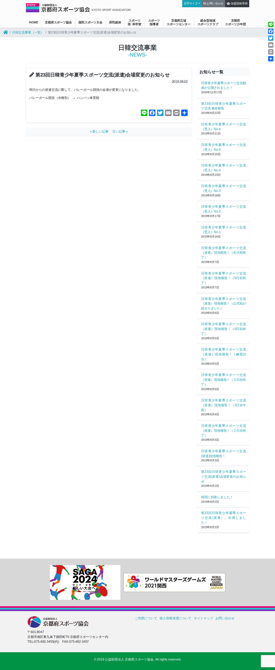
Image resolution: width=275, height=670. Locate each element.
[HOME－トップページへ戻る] (5, 32)
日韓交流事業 (137, 47)
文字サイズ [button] (191, 3)
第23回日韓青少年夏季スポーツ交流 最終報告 (223, 106)
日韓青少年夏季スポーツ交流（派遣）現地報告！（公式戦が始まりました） (223, 303)
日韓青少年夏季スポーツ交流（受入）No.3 (223, 188)
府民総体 (115, 22)
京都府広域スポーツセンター (179, 22)
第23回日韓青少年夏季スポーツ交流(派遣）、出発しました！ (223, 517)
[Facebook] (270, 31)
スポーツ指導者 (154, 22)
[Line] (270, 24)
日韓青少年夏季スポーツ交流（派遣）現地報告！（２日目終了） (223, 430)
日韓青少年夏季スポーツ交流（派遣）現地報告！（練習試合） (223, 354)
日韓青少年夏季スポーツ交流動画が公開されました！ (223, 85)
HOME (33, 22)
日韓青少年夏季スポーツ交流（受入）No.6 (223, 126)
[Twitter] (270, 38)
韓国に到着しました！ (217, 497)
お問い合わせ (214, 3)
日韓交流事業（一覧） (28, 32)
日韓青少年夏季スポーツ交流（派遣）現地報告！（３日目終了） (223, 379)
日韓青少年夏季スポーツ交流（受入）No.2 (223, 209)
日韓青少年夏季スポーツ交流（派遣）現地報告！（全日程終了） (223, 252)
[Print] (270, 51)
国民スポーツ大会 (90, 22)
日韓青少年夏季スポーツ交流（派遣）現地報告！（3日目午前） (223, 405)
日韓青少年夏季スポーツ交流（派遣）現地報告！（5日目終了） (223, 278)
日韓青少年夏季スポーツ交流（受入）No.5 (223, 147)
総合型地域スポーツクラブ (207, 22)
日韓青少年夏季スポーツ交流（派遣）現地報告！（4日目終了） (223, 328)
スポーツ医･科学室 (134, 22)
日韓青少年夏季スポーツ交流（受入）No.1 (223, 230)
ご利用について (146, 618)
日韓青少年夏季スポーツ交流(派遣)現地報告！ (223, 453)
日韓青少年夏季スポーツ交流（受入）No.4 (223, 168)
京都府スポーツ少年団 (235, 22)
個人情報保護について (175, 618)
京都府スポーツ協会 (58, 22)
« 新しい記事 (101, 131)
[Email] (270, 45)
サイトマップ (203, 618)
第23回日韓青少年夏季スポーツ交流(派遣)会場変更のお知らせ (223, 476)
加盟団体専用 (239, 3)
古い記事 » (120, 131)
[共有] (270, 58)
